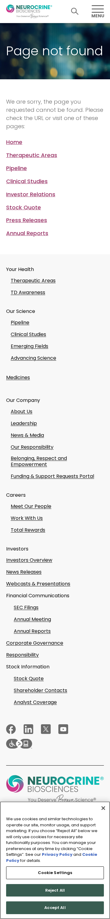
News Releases (24, 572)
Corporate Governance (34, 643)
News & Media (27, 435)
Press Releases (26, 220)
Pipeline (16, 168)
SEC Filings (26, 608)
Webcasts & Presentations (38, 584)
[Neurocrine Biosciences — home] (29, 11)
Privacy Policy (57, 854)
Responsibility (22, 655)
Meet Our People (31, 506)
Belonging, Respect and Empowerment (39, 461)
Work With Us (27, 518)
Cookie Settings (55, 873)
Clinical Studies (27, 181)
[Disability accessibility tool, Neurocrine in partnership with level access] (55, 744)
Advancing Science (33, 358)
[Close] (103, 808)
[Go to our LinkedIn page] (28, 729)
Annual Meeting (32, 619)
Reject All (55, 890)
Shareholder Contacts (40, 691)
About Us (21, 412)
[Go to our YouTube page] (63, 729)
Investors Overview (29, 560)
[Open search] (75, 11)
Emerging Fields (29, 346)
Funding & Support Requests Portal (52, 476)
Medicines (18, 378)
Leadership (24, 423)
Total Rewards (28, 530)
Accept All (54, 907)
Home (14, 142)
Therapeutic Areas (31, 155)
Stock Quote (23, 207)
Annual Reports (27, 233)
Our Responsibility (32, 447)
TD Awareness (28, 293)
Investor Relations (30, 194)
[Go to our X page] (46, 729)
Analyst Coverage (35, 702)
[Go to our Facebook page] (11, 729)
